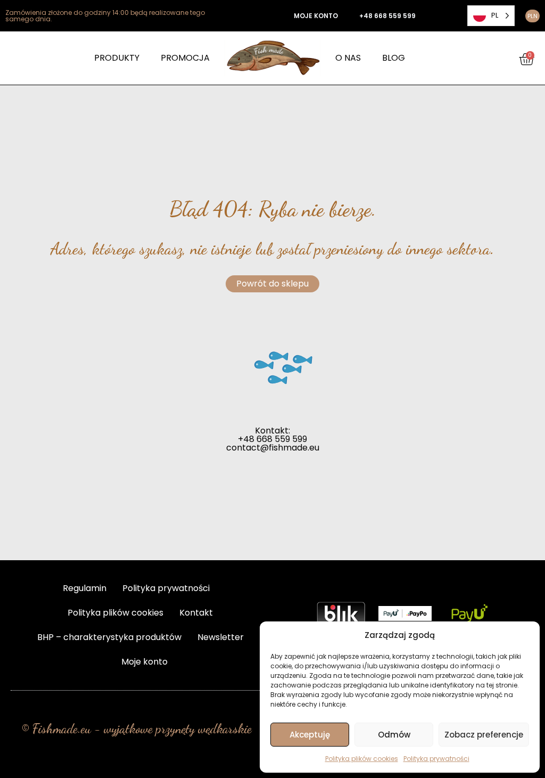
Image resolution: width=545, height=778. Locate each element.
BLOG (393, 58)
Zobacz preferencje (483, 734)
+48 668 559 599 (387, 15)
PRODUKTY (116, 58)
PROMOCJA (185, 58)
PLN (532, 16)
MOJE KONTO (316, 15)
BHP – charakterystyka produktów (109, 637)
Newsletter (220, 637)
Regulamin (84, 588)
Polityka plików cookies (361, 758)
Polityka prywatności (436, 758)
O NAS (348, 58)
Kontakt (196, 613)
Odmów (394, 734)
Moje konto (144, 662)
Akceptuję (310, 734)
